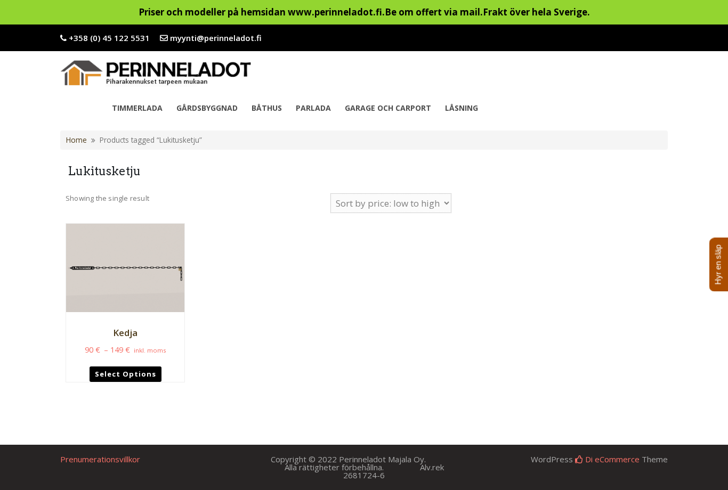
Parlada (313, 108)
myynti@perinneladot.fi (216, 37)
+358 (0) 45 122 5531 (109, 37)
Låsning (461, 108)
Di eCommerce (611, 459)
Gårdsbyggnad (207, 108)
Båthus (267, 108)
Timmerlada (137, 108)
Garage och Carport (388, 108)
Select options (125, 374)
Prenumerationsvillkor (100, 459)
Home (76, 140)
